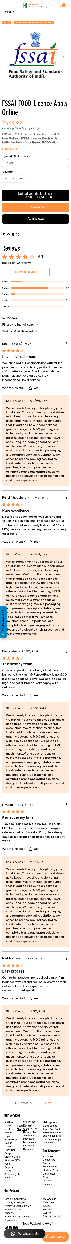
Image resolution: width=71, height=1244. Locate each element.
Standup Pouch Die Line (56, 1216)
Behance (47, 1184)
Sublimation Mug (52, 1135)
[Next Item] (64, 56)
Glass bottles (50, 1125)
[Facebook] (8, 235)
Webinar (47, 1209)
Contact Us (49, 1159)
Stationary (28, 1135)
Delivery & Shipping (15, 1202)
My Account (49, 1198)
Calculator (48, 1142)
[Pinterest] (13, 235)
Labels (8, 1125)
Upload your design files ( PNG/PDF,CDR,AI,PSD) (35, 195)
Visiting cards (50, 1122)
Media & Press (51, 1170)
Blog (45, 1177)
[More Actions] (66, 343)
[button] (61, 5)
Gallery (47, 1212)
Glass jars (28, 1145)
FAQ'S (46, 1205)
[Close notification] (65, 1221)
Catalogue (48, 1202)
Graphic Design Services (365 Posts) (12, 1160)
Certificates (49, 1173)
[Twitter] (18, 235)
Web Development (53, 1132)
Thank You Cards (52, 1129)
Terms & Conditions (15, 1198)
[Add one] (21, 178)
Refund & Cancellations (17, 1216)
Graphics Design (52, 1139)
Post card (28, 1138)
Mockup (9, 1121)
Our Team (48, 1180)
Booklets (28, 1149)
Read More (9, 148)
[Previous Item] (7, 56)
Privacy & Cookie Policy (17, 1205)
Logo (7, 1136)
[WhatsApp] (4, 235)
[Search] (65, 11)
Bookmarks (29, 1132)
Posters (9, 1146)
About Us (48, 1156)
